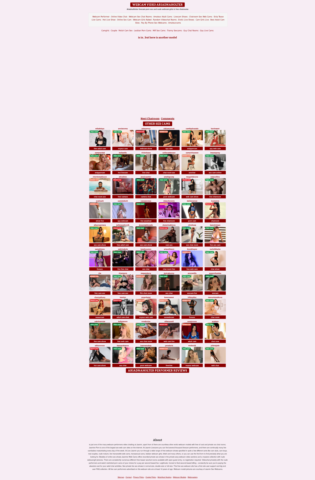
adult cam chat (123, 317)
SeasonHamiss (215, 273)
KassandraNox (123, 345)
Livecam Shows (181, 16)
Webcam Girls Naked (142, 20)
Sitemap (121, 477)
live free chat (123, 269)
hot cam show (100, 365)
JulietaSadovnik (122, 225)
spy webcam (123, 221)
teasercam (99, 317)
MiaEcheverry (169, 201)
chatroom (215, 221)
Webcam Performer (101, 16)
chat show (215, 269)
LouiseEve (215, 201)
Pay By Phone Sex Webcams (154, 23)
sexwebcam (169, 317)
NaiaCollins (215, 176)
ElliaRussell (169, 321)
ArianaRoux (146, 128)
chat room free (169, 269)
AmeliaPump (169, 176)
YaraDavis (169, 345)
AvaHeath (100, 201)
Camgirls (105, 30)
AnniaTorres (123, 128)
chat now (215, 341)
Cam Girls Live (202, 20)
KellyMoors (122, 321)
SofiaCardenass (169, 152)
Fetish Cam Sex (126, 30)
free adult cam (100, 148)
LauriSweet (215, 128)
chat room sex (169, 172)
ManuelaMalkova (215, 297)
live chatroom (215, 196)
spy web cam (215, 148)
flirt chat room (146, 293)
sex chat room (192, 245)
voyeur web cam (146, 317)
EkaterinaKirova (169, 225)
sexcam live (192, 293)
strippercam (192, 148)
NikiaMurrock (169, 128)
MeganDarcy (146, 273)
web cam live (169, 341)
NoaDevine (146, 321)
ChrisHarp (192, 225)
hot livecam (123, 172)
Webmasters (192, 477)
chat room (215, 317)
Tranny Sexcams (174, 30)
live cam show (100, 341)
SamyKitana (100, 249)
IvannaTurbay (145, 345)
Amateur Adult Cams (162, 16)
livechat (169, 365)
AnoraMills (192, 273)
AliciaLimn (123, 176)
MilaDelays (99, 128)
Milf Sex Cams (159, 30)
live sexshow (146, 221)
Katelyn (123, 297)
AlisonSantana (100, 225)
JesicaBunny (169, 273)
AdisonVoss (100, 345)
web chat (215, 365)
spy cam (169, 148)
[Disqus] (157, 404)
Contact (129, 477)
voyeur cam (123, 148)
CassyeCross (146, 201)
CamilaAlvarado (192, 128)
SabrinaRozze (99, 321)
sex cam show (100, 245)
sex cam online (215, 172)
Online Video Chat (119, 16)
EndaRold (192, 345)
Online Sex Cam (124, 20)
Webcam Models (179, 477)
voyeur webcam (192, 365)
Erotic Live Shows (186, 20)
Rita (99, 273)
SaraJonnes (192, 321)
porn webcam (169, 196)
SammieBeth (123, 201)
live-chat (146, 172)
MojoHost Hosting (164, 477)
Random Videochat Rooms (165, 20)
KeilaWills (123, 152)
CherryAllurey (99, 297)
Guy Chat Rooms (190, 30)
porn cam (192, 221)
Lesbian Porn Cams (142, 30)
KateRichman (215, 225)
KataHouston (146, 249)
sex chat (146, 269)
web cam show (192, 196)
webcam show (146, 148)
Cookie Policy (151, 477)
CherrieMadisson (100, 176)
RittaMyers (123, 273)
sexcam (215, 293)
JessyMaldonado (146, 225)
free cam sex (99, 293)
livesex (100, 269)
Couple (114, 30)
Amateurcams (174, 23)
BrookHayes (192, 249)
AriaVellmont (169, 249)
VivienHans (146, 152)
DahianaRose (192, 201)
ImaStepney (215, 152)
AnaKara (215, 321)
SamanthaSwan (192, 152)
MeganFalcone (192, 176)
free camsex (123, 196)
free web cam (192, 269)
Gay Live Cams (207, 30)
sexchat (192, 172)
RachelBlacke (215, 249)
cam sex (169, 245)
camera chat (146, 196)
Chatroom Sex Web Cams (200, 16)
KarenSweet (169, 297)
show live (100, 221)
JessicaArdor (146, 176)
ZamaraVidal (100, 152)
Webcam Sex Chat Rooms (140, 16)
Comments (167, 118)
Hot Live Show (109, 20)
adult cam (192, 341)
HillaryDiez (192, 297)
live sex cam (215, 245)
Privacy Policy (138, 477)
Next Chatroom (150, 118)
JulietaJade (215, 345)
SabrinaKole (123, 249)
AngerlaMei (146, 297)
